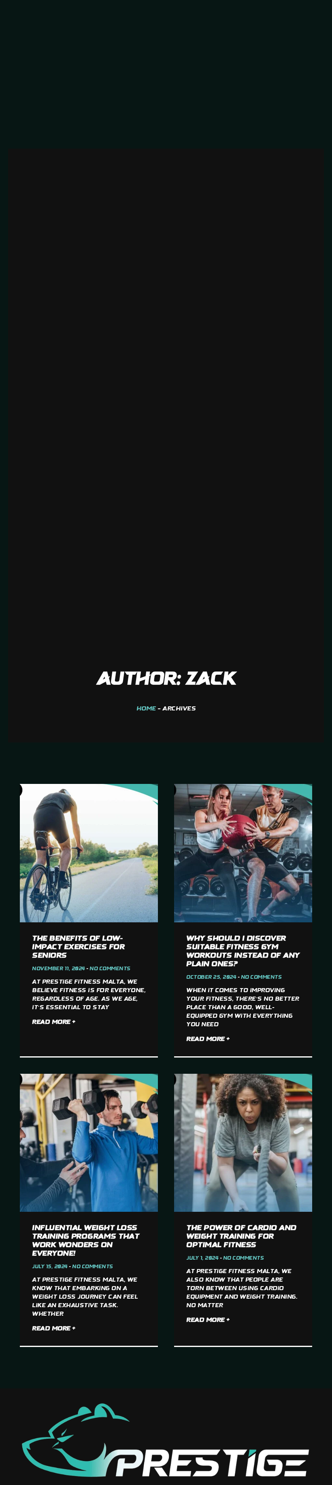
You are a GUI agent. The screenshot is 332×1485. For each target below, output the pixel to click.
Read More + (53, 1022)
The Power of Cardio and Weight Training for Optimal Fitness (241, 1237)
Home (146, 709)
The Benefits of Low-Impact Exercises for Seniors (78, 947)
